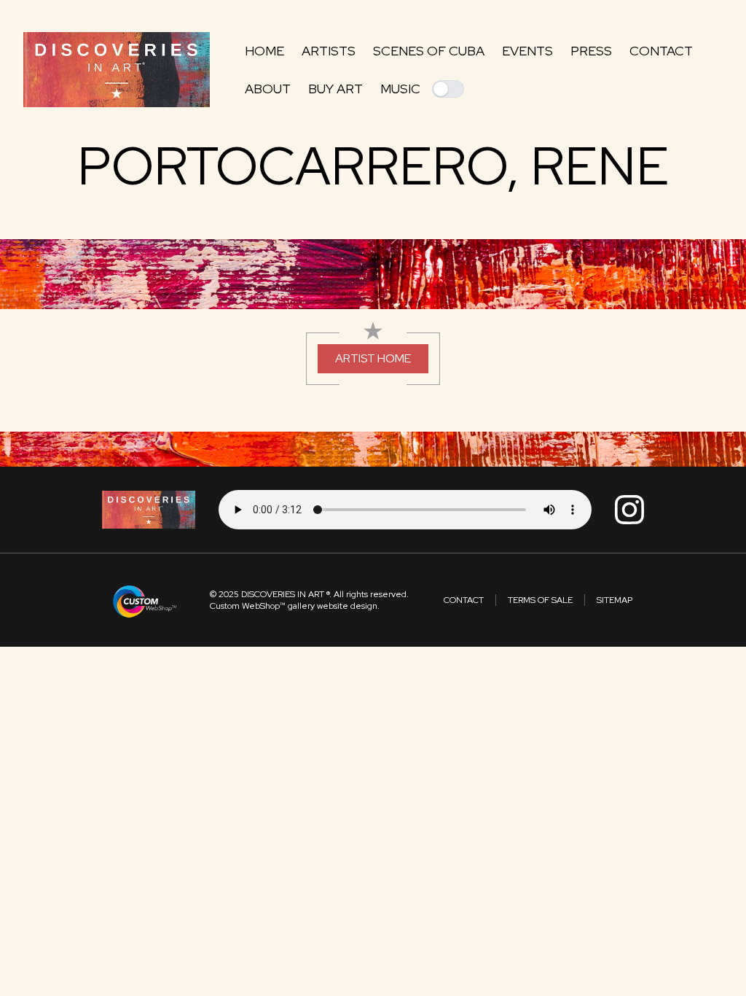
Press (591, 50)
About (268, 88)
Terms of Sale (540, 600)
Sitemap (614, 600)
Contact (661, 50)
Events (527, 50)
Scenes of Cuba (428, 50)
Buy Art (335, 88)
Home (264, 50)
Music (400, 88)
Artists (329, 50)
